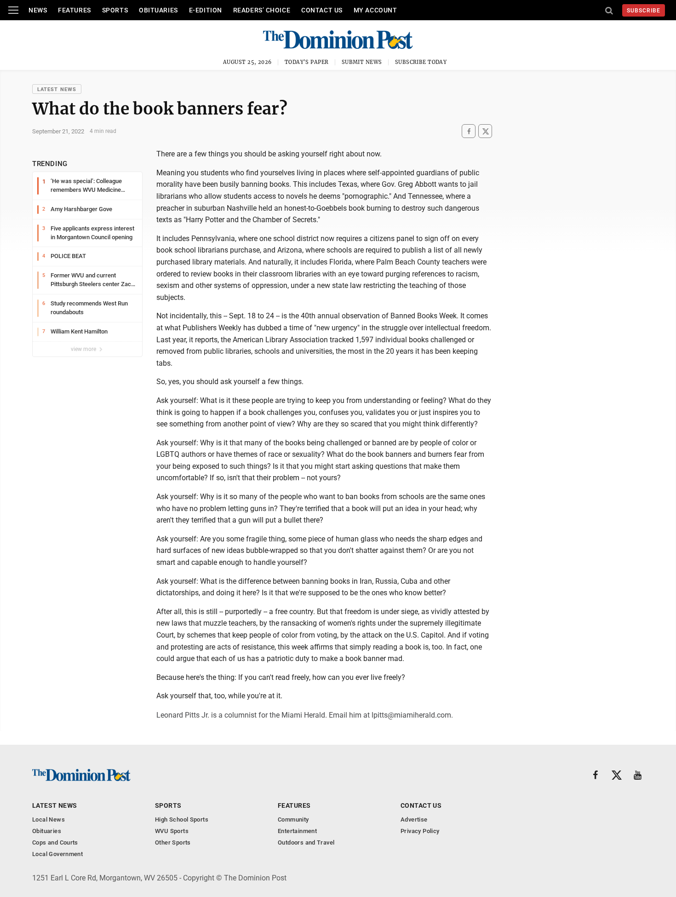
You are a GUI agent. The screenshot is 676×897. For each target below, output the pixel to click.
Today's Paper (307, 62)
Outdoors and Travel (306, 842)
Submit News (362, 62)
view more (84, 349)
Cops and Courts (55, 842)
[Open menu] (13, 10)
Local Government (57, 854)
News (38, 10)
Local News (48, 819)
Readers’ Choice (261, 10)
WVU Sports (172, 831)
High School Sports (181, 819)
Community (293, 819)
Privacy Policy (420, 831)
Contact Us (322, 10)
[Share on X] (485, 131)
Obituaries (158, 10)
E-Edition (205, 10)
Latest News (56, 89)
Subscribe (643, 10)
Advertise (414, 819)
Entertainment (297, 831)
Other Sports (173, 842)
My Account (375, 10)
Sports (115, 10)
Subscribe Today (421, 62)
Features (74, 10)
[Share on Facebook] (468, 131)
